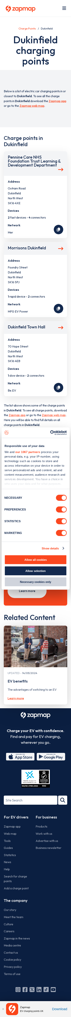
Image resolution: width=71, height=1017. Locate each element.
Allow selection (35, 570)
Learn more (27, 591)
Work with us (44, 833)
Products (41, 826)
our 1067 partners (27, 451)
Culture (8, 924)
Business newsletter (48, 848)
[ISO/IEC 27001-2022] (35, 779)
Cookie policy (12, 959)
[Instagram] (18, 989)
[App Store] (20, 756)
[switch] (61, 510)
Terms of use (12, 974)
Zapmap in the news (17, 938)
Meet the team (13, 917)
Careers (9, 931)
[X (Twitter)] (32, 989)
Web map (10, 833)
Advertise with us (47, 841)
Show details (50, 548)
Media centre (12, 945)
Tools (7, 841)
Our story (10, 910)
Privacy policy (13, 967)
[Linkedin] (39, 989)
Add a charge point (16, 888)
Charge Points (27, 28)
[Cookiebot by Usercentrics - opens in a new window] (50, 432)
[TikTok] (46, 989)
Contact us (11, 952)
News (7, 862)
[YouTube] (53, 989)
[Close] (3, 1009)
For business (46, 817)
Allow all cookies (35, 559)
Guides (8, 848)
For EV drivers (16, 817)
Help (7, 869)
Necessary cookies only (35, 581)
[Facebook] (25, 989)
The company (15, 900)
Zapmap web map (32, 106)
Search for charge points (15, 878)
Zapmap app (57, 101)
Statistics (10, 855)
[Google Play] (51, 756)
